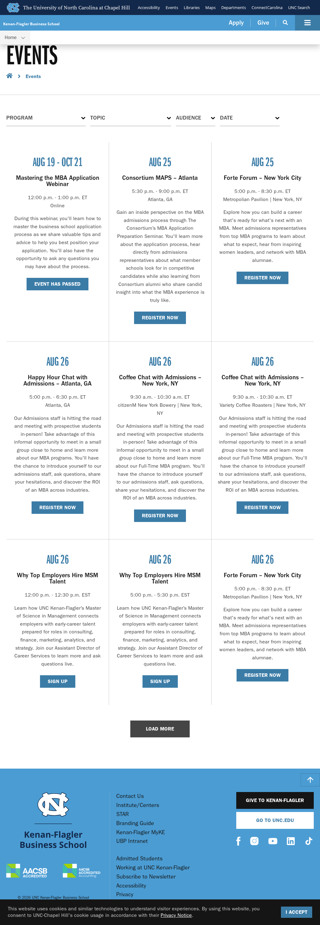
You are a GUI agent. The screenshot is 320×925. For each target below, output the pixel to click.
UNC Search (299, 7)
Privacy (124, 894)
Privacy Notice (176, 915)
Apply (236, 22)
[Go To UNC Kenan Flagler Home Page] (53, 820)
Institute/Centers (137, 805)
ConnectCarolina (267, 7)
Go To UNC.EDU (275, 820)
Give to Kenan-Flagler (275, 800)
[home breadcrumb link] (9, 77)
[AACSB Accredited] (26, 871)
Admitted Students (139, 858)
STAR (122, 814)
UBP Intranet (132, 841)
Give (263, 22)
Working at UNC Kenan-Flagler (153, 867)
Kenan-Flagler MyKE (140, 832)
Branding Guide (135, 823)
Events (172, 7)
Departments (233, 7)
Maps (210, 7)
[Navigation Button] (307, 23)
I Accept (297, 912)
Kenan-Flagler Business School (31, 24)
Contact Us (130, 796)
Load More (160, 729)
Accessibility (149, 7)
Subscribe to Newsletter (146, 876)
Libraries (192, 7)
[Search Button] (285, 23)
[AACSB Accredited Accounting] (81, 871)
